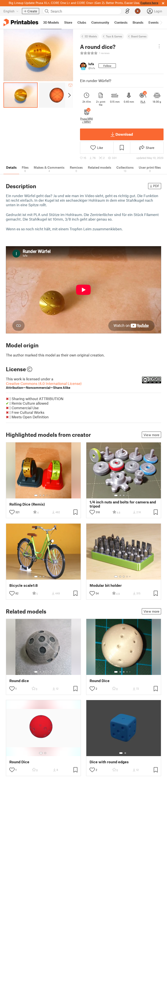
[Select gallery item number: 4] (47, 495)
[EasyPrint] (127, 11)
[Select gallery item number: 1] (36, 495)
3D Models (91, 36)
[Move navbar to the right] (161, 22)
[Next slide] (69, 95)
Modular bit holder (106, 585)
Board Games (139, 36)
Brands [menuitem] (138, 22)
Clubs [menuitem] (81, 22)
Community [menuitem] (100, 22)
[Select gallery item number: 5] (50, 495)
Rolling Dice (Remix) (27, 504)
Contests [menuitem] (120, 22)
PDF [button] (156, 186)
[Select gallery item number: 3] (44, 495)
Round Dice (100, 681)
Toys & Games (114, 36)
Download (124, 134)
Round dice (19, 681)
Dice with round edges (109, 762)
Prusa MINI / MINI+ (86, 120)
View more (151, 435)
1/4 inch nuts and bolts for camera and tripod (123, 504)
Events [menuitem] (154, 22)
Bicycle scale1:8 (23, 585)
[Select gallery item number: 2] (40, 495)
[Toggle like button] (12, 512)
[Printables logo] (20, 22)
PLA (142, 101)
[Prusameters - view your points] (137, 11)
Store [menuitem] (68, 22)
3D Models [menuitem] (51, 22)
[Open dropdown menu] (159, 46)
